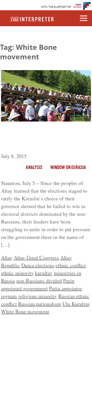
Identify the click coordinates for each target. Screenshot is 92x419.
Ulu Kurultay (76, 303)
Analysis (34, 168)
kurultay (43, 272)
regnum (9, 296)
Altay (7, 257)
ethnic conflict (70, 265)
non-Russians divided (39, 280)
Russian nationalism (39, 303)
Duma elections (37, 265)
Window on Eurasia (68, 168)
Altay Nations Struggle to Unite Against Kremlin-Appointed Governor (40, 138)
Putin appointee (65, 288)
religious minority (37, 296)
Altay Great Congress (36, 257)
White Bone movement (25, 311)
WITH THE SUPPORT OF (56, 7)
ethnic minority (17, 272)
